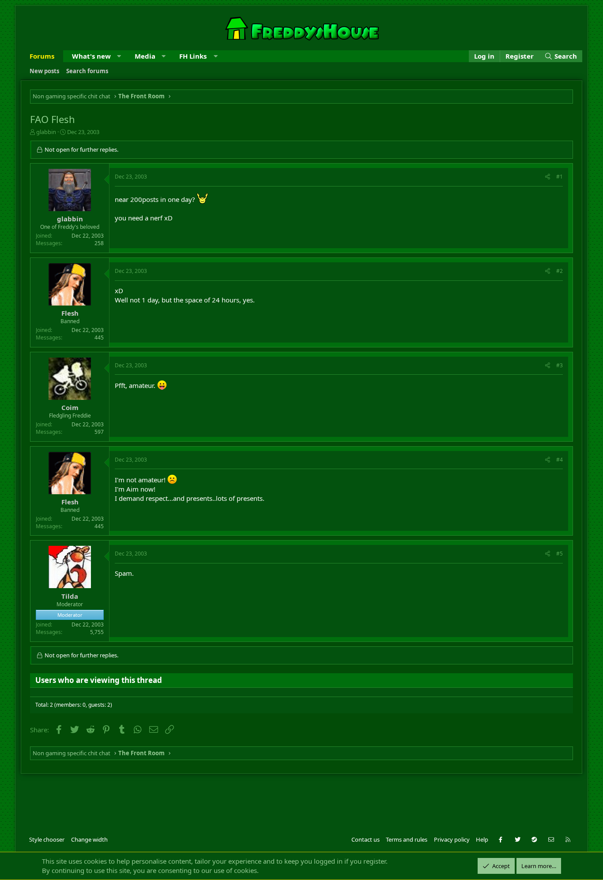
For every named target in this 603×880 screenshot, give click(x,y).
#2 (559, 271)
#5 (559, 553)
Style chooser (46, 839)
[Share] (547, 177)
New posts (44, 71)
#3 (559, 365)
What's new (91, 56)
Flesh (70, 313)
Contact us (365, 839)
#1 (559, 176)
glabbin (46, 132)
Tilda (69, 596)
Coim (70, 407)
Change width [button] (89, 839)
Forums (42, 56)
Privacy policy (452, 839)
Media (145, 56)
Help (482, 839)
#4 (559, 459)
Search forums (87, 71)
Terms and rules (406, 839)
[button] (119, 56)
